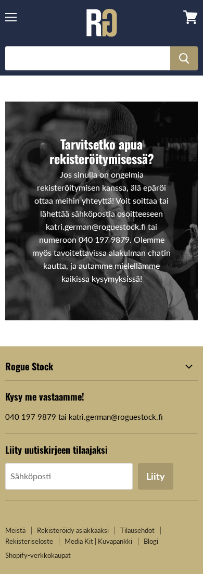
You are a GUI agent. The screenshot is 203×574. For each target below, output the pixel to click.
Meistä (15, 530)
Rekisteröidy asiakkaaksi (73, 530)
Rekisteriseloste (29, 541)
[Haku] (184, 58)
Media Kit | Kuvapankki (98, 541)
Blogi (151, 541)
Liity (155, 476)
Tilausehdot (137, 530)
